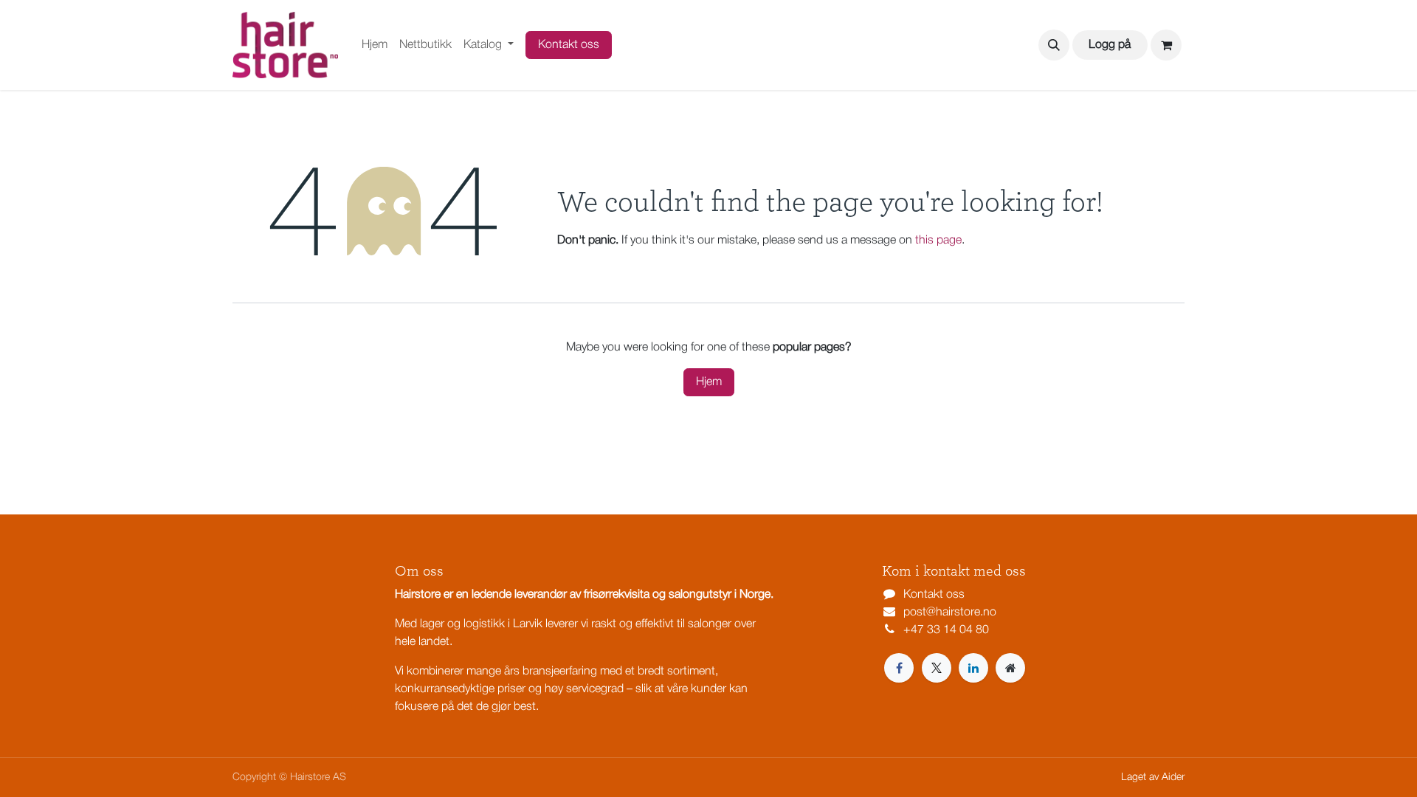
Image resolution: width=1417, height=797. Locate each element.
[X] (936, 668)
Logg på (1110, 45)
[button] (1053, 45)
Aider (1173, 777)
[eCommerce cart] (1166, 45)
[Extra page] (1010, 668)
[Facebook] (899, 668)
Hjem (709, 382)
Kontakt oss (568, 45)
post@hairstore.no (949, 612)
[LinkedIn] (973, 668)
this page (938, 240)
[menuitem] (374, 45)
